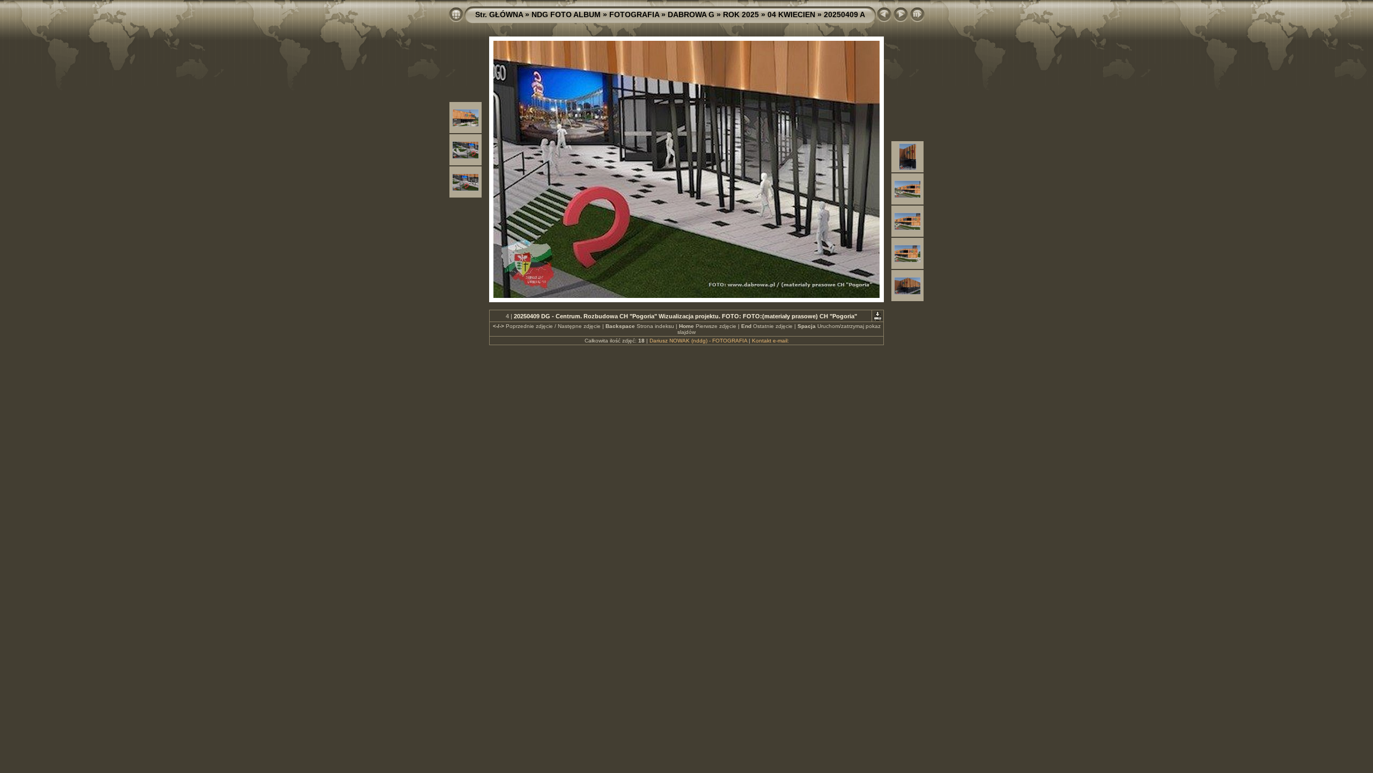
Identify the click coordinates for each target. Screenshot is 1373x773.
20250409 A (844, 14)
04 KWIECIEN (791, 14)
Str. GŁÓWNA (499, 14)
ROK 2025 (741, 14)
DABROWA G (691, 14)
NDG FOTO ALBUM (566, 14)
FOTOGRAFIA (634, 14)
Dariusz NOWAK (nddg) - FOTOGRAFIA (698, 341)
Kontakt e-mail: (770, 341)
